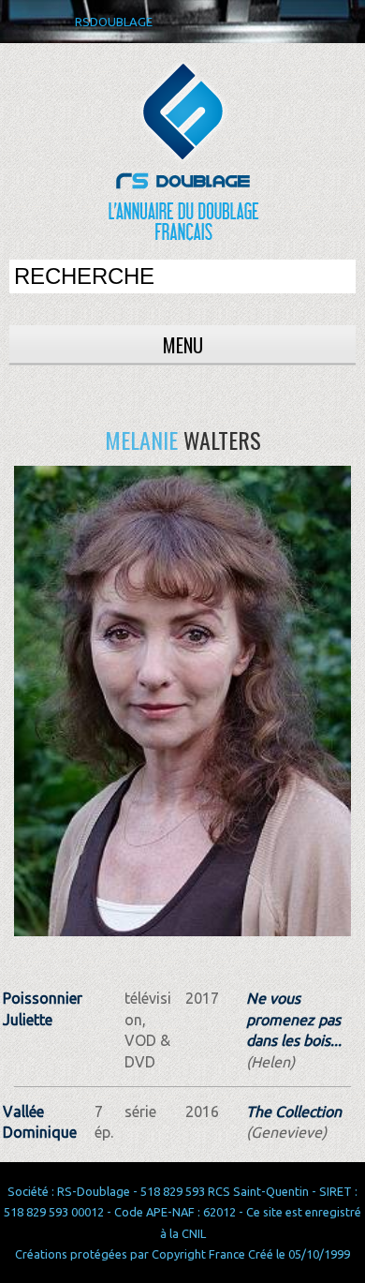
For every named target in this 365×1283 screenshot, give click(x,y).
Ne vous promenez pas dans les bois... (294, 1019)
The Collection (294, 1111)
